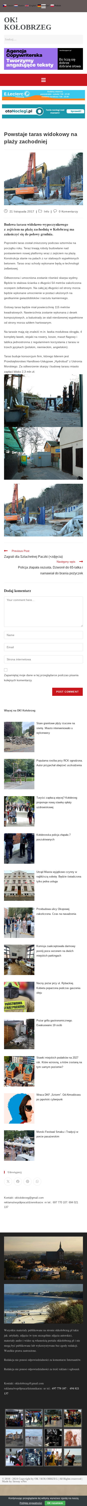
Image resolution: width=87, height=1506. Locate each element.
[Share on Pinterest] (27, 1182)
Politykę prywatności (31, 1503)
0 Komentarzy (68, 211)
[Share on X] (8, 1182)
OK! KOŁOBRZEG (27, 23)
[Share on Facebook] (18, 1182)
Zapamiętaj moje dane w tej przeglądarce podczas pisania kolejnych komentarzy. (41, 678)
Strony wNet (20, 1481)
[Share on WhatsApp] (37, 1182)
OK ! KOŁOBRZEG (46, 1478)
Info (46, 211)
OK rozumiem (55, 1503)
